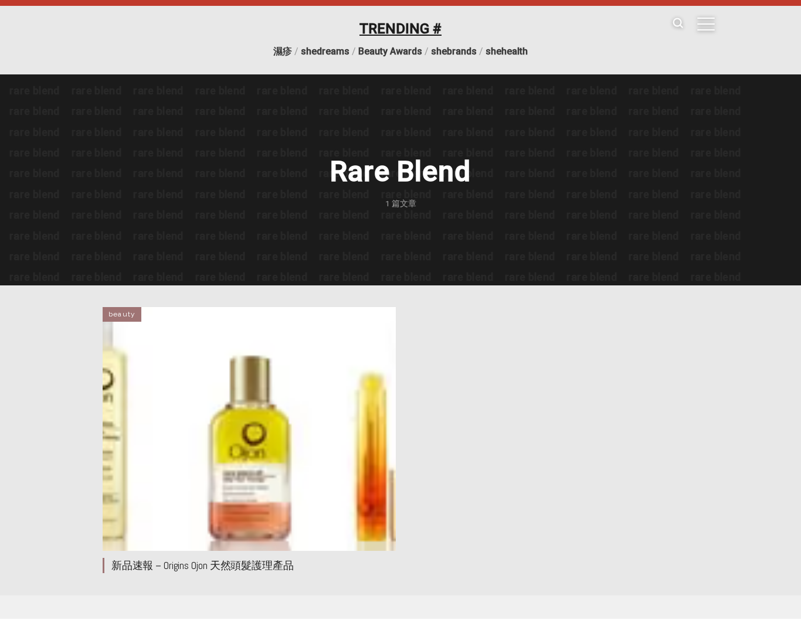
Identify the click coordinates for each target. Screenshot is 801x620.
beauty (121, 314)
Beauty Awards (390, 51)
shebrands (454, 51)
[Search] (678, 23)
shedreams (325, 51)
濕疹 (282, 51)
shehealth (507, 51)
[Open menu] (706, 24)
